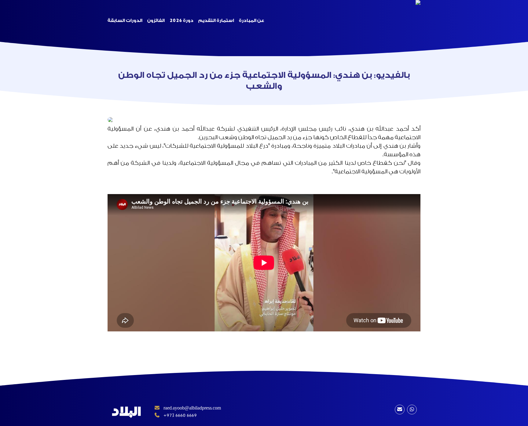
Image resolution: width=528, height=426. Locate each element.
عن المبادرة (251, 20)
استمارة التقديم (216, 20)
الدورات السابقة (125, 20)
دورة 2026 (181, 20)
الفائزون (156, 20)
